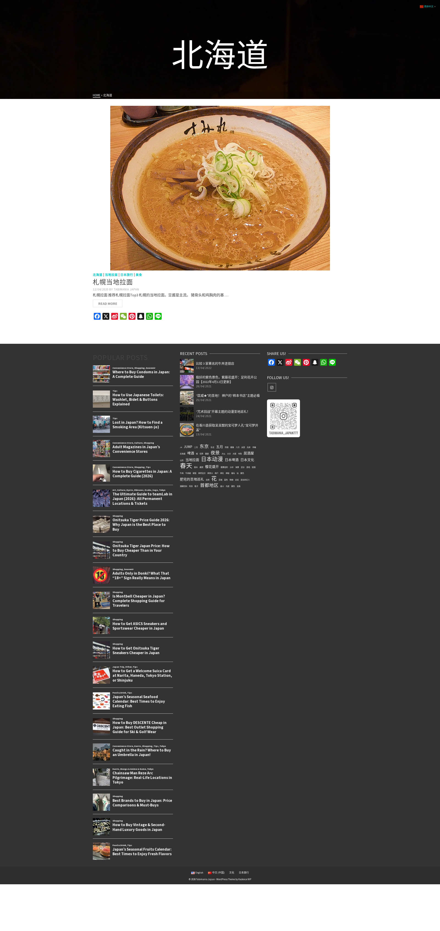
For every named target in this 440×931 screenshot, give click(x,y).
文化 (231, 872)
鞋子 (196, 486)
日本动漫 (212, 459)
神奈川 (210, 473)
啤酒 (190, 453)
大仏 (223, 454)
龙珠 (238, 486)
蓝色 (226, 480)
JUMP (188, 447)
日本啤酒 (232, 460)
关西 (243, 447)
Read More (107, 303)
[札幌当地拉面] (220, 188)
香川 (222, 486)
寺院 (240, 454)
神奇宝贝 (202, 473)
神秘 (227, 473)
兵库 (248, 447)
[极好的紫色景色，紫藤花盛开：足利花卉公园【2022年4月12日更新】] (187, 382)
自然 (207, 480)
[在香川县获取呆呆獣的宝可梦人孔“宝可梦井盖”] (187, 430)
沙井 (232, 467)
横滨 (201, 467)
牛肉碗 (188, 473)
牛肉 (182, 473)
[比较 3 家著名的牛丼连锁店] (187, 366)
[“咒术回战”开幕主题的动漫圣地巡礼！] (187, 414)
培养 (201, 454)
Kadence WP (244, 879)
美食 (139, 275)
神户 (216, 473)
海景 (237, 467)
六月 (237, 447)
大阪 (234, 454)
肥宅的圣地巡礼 (192, 479)
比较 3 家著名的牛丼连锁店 (215, 363)
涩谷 (243, 467)
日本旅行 (126, 275)
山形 (182, 460)
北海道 (97, 275)
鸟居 (227, 486)
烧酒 (254, 467)
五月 (219, 447)
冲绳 (254, 447)
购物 (231, 480)
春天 (186, 466)
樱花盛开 (212, 466)
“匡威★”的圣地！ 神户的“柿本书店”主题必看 (228, 395)
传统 (226, 447)
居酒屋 (249, 453)
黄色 (233, 486)
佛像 (232, 447)
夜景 (215, 453)
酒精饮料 (183, 486)
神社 (222, 473)
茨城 (220, 480)
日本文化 (247, 460)
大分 (229, 454)
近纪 (237, 480)
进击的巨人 (245, 480)
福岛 (233, 473)
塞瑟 (207, 454)
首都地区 (209, 485)
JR (181, 447)
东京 (204, 446)
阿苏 (191, 486)
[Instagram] (271, 387)
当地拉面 (111, 275)
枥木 (196, 467)
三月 (196, 447)
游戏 (248, 467)
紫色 (242, 473)
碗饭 (194, 473)
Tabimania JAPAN (126, 289)
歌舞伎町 (224, 467)
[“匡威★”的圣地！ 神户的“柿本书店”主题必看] (187, 398)
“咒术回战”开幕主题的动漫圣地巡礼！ (223, 412)
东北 (212, 447)
